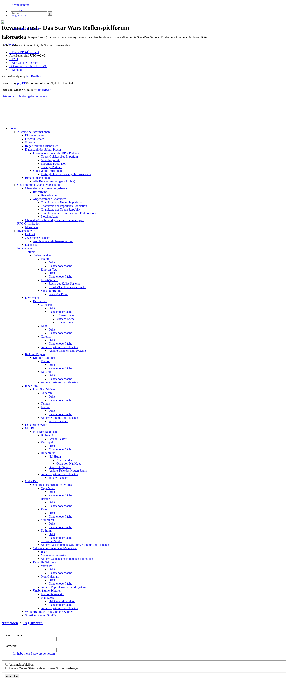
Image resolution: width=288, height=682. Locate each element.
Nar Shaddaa (64, 460)
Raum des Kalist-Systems (64, 283)
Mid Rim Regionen (45, 431)
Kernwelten (32, 297)
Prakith (45, 259)
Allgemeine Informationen (33, 131)
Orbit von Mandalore (62, 601)
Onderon (46, 393)
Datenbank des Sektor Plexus (43, 149)
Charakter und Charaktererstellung (38, 184)
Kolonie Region (35, 354)
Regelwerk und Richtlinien (41, 146)
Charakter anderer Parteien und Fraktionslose (68, 213)
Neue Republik (50, 160)
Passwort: (11, 645)
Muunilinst (47, 520)
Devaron (46, 371)
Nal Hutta (55, 456)
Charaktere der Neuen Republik (60, 209)
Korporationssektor (52, 594)
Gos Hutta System (60, 467)
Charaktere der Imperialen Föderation (64, 206)
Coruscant (47, 304)
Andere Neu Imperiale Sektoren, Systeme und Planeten (75, 544)
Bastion (45, 498)
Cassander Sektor (51, 541)
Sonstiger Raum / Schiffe (40, 615)
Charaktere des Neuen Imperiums (61, 202)
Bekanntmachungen (37, 177)
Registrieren (33, 623)
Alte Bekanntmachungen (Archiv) (54, 181)
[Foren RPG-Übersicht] (4, 21)
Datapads (31, 244)
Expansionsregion (36, 424)
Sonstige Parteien (51, 167)
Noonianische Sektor (54, 555)
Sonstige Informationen (47, 170)
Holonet (30, 234)
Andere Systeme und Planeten (59, 347)
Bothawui (47, 435)
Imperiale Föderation (53, 163)
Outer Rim (31, 481)
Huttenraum (48, 453)
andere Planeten (58, 421)
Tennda (45, 403)
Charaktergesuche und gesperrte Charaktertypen (54, 220)
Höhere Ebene (65, 315)
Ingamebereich (26, 230)
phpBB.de (44, 89)
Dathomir (47, 530)
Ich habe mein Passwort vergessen (34, 653)
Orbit (52, 262)
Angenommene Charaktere (49, 199)
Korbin (45, 407)
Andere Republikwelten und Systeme (64, 587)
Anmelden (10, 623)
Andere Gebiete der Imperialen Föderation (67, 558)
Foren (13, 128)
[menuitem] (13, 59)
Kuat (44, 326)
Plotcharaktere (49, 216)
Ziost (44, 509)
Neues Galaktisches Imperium (59, 156)
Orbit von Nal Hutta (68, 463)
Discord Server (34, 139)
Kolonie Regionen (44, 357)
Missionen (31, 227)
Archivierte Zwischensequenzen (53, 241)
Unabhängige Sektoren (47, 590)
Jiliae (44, 551)
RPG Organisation (28, 223)
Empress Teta (49, 269)
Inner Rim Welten (44, 389)
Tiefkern (30, 251)
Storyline (30, 142)
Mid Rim (30, 428)
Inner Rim (31, 386)
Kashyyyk (47, 442)
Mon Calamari (50, 576)
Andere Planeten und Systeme (67, 350)
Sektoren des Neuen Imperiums (52, 484)
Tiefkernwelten (42, 255)
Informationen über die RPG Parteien (56, 153)
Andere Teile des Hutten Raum (68, 470)
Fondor (45, 361)
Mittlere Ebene (65, 319)
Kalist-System (49, 280)
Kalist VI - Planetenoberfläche (67, 287)
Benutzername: (14, 635)
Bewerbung (40, 191)
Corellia (46, 336)
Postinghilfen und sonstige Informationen (66, 174)
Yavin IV (46, 566)
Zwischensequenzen (37, 237)
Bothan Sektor (57, 438)
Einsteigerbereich (35, 135)
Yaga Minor (48, 488)
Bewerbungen (49, 195)
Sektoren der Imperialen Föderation (55, 548)
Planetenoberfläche (60, 266)
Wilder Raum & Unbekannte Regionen (49, 611)
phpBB (21, 83)
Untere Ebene (64, 322)
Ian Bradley (33, 76)
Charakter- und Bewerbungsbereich (47, 188)
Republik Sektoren (44, 562)
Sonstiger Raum (51, 290)
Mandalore (47, 597)
